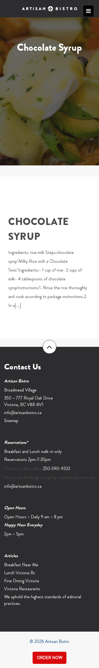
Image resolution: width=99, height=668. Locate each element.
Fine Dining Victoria (21, 581)
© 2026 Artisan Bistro (49, 641)
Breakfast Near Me (21, 565)
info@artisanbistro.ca (23, 412)
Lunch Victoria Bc (19, 573)
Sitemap (11, 420)
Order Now (49, 657)
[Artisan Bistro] (49, 8)
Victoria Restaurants (22, 589)
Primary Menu (88, 11)
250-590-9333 (56, 468)
